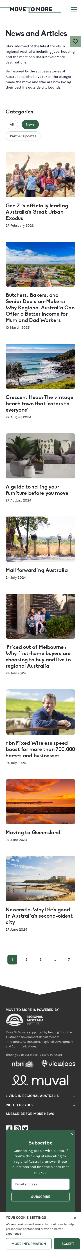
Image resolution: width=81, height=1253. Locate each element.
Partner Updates (23, 136)
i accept (66, 1244)
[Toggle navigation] (73, 10)
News (30, 124)
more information (28, 1244)
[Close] (75, 1217)
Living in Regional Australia (32, 1096)
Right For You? (19, 1105)
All (12, 124)
